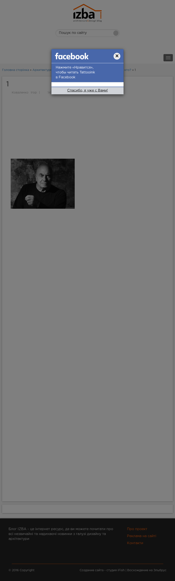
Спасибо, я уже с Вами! (87, 90)
